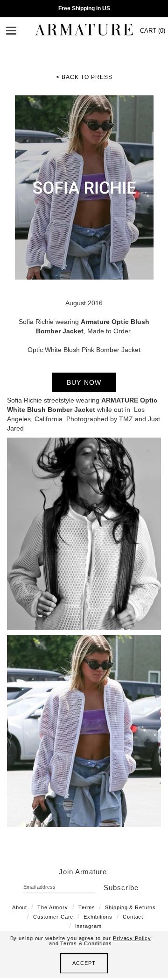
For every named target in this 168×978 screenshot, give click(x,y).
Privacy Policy (132, 938)
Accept (83, 963)
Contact (133, 917)
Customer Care (53, 917)
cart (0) (152, 30)
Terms (86, 907)
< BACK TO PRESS (84, 77)
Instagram (88, 926)
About (19, 907)
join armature (83, 872)
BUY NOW (84, 382)
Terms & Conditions (86, 943)
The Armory (52, 907)
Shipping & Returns (130, 907)
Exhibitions (98, 917)
